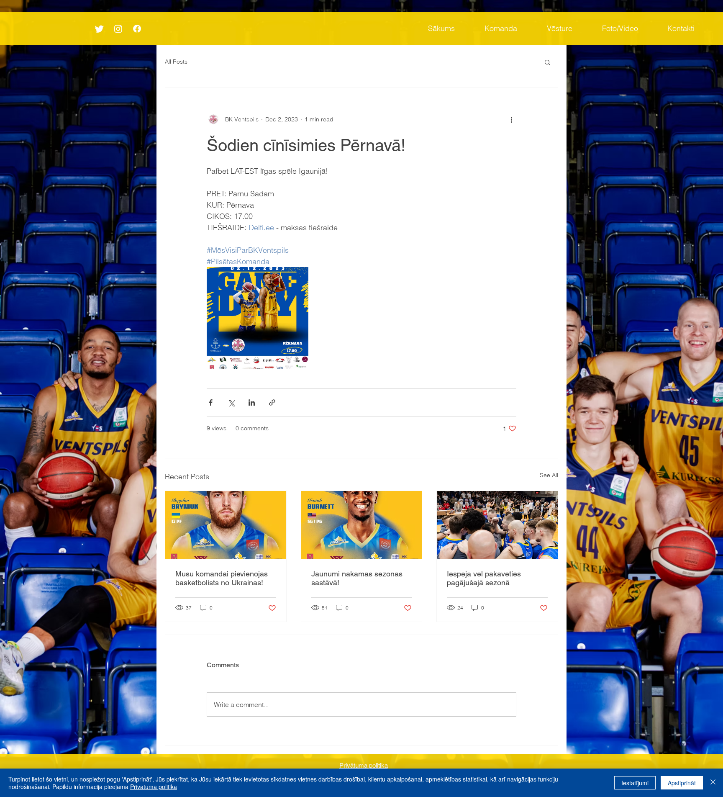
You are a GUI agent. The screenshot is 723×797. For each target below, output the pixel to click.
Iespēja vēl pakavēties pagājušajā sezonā (484, 578)
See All (549, 475)
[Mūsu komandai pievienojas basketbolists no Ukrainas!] (225, 525)
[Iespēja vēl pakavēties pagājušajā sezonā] (497, 525)
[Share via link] (272, 402)
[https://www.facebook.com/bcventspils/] (137, 28)
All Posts (176, 61)
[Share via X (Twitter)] (231, 402)
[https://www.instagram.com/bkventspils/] (118, 28)
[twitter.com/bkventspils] (99, 28)
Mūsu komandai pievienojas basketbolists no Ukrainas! (221, 578)
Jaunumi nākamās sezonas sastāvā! (357, 578)
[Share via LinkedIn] (252, 402)
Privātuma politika (153, 786)
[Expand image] (257, 318)
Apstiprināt (682, 783)
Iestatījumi (635, 783)
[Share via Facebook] (211, 402)
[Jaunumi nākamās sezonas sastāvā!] (361, 525)
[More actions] (511, 119)
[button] (547, 62)
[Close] (713, 782)
